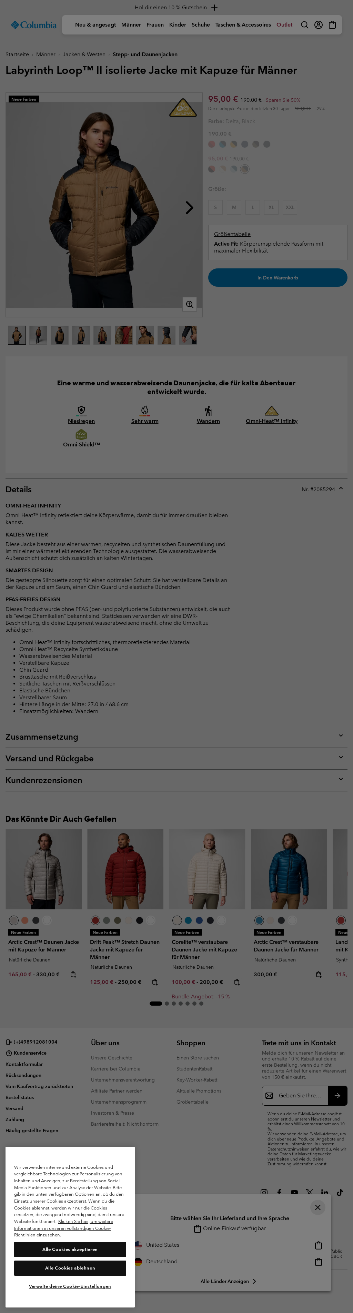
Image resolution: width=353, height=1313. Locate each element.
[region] (70, 1227)
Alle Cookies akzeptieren (70, 1249)
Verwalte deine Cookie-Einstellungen (70, 1286)
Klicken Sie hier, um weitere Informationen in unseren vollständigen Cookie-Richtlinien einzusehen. (63, 1228)
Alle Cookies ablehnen (70, 1268)
